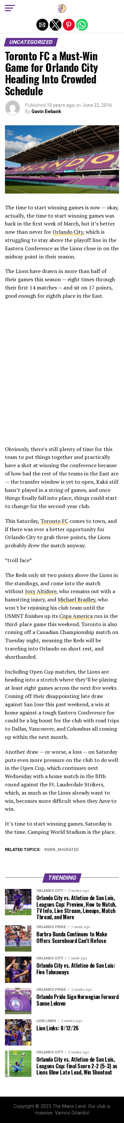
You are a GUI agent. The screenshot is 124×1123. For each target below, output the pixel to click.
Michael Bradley (76, 599)
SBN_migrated (63, 850)
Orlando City (68, 231)
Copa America (76, 616)
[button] (10, 8)
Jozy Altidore (41, 591)
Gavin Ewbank (46, 111)
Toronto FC (54, 521)
